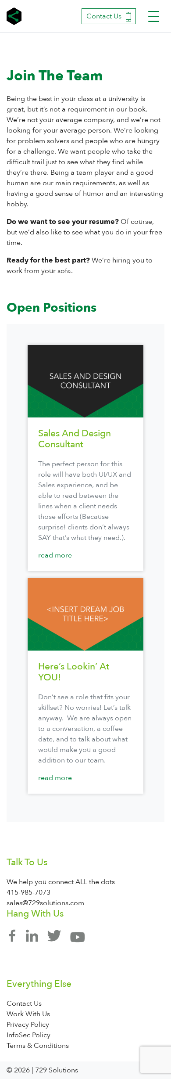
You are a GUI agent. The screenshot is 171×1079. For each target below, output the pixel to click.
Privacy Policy (28, 1024)
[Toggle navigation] (153, 16)
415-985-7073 (28, 892)
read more (55, 555)
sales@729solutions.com (45, 903)
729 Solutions (15, 16)
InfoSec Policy (28, 1035)
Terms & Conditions (38, 1045)
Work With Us (28, 1014)
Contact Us (103, 16)
